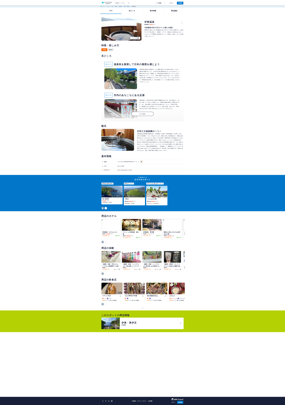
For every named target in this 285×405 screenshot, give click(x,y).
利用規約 (134, 401)
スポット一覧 (110, 6)
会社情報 (150, 401)
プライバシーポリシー (142, 401)
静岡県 (120, 6)
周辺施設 (174, 11)
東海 (116, 6)
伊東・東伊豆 (127, 6)
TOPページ (102, 6)
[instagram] (109, 401)
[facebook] (106, 401)
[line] (112, 401)
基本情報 (153, 11)
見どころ (132, 11)
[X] (103, 401)
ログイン (171, 3)
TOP (110, 11)
